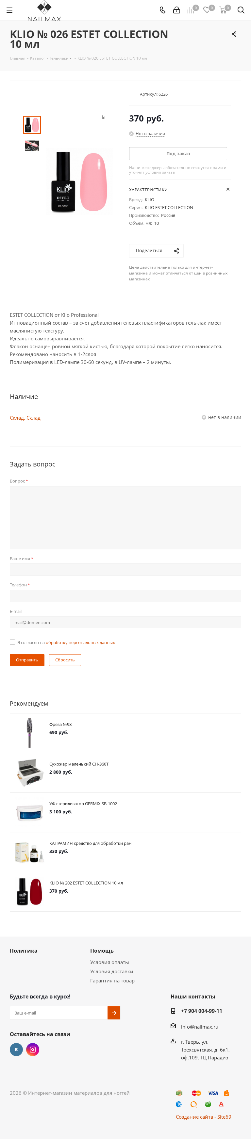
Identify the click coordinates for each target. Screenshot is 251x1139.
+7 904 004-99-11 (201, 1011)
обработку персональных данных (80, 642)
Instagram (32, 1049)
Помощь (102, 950)
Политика (24, 950)
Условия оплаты (109, 962)
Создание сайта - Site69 (203, 1116)
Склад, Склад (25, 417)
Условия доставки (111, 971)
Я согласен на (66, 642)
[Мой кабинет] (176, 10)
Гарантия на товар (112, 980)
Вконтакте (16, 1049)
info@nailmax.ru (199, 1026)
